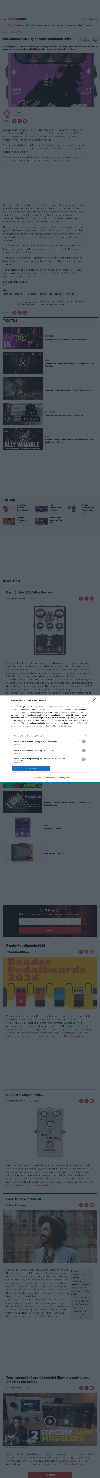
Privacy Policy (64, 778)
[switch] (82, 741)
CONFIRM (31, 768)
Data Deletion (35, 778)
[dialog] (50, 739)
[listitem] (50, 736)
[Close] (94, 700)
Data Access (50, 778)
